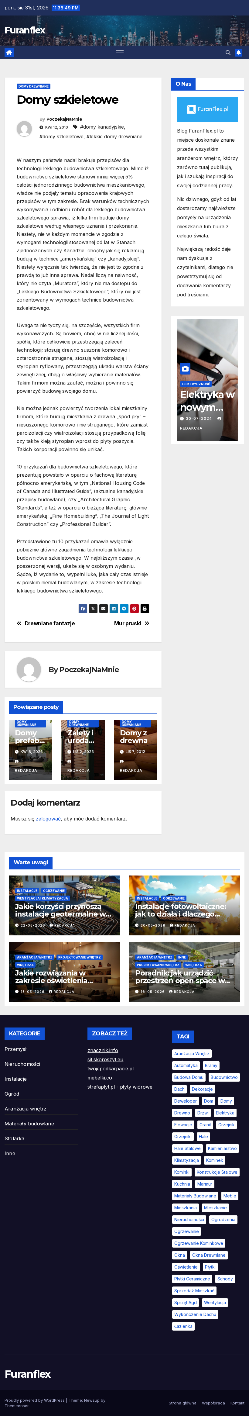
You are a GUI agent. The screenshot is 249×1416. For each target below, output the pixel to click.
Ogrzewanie (54, 891)
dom (208, 1100)
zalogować (48, 819)
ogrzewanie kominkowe (198, 1243)
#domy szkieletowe (61, 136)
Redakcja (64, 925)
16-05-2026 (153, 991)
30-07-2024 (199, 418)
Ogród (12, 1094)
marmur (204, 1183)
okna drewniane (209, 1255)
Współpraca (213, 1402)
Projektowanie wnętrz (79, 957)
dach (179, 1089)
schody (225, 1278)
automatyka (186, 1065)
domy (226, 1100)
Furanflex (25, 30)
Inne (182, 957)
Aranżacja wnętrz (35, 957)
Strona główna (182, 1402)
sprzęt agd (185, 1302)
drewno (182, 1112)
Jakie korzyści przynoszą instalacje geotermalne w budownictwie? (60, 914)
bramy (211, 1065)
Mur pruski (127, 623)
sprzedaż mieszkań (194, 1290)
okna (179, 1255)
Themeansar (17, 1405)
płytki (210, 1266)
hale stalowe (187, 1148)
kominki (181, 1172)
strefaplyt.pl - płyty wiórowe (119, 1087)
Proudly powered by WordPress (35, 1400)
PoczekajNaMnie (64, 119)
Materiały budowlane (29, 1124)
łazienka (183, 1326)
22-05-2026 (33, 925)
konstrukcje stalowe (217, 1172)
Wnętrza (25, 965)
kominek (214, 1160)
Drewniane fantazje (50, 623)
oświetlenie (186, 1266)
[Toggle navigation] (119, 52)
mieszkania (185, 1207)
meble (229, 1195)
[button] (228, 53)
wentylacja (215, 1302)
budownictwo (224, 1077)
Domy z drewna (134, 736)
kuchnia (182, 1183)
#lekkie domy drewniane (114, 136)
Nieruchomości (22, 1064)
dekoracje (202, 1089)
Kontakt (237, 1402)
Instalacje (27, 891)
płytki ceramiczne (192, 1278)
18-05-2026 (33, 991)
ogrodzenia (223, 1219)
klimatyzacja (186, 1160)
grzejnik (226, 1124)
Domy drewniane (34, 86)
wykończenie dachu (195, 1314)
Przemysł (16, 1049)
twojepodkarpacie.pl (110, 1068)
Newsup (92, 1400)
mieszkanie (215, 1207)
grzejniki (183, 1136)
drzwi (203, 1112)
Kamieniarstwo (222, 1148)
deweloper (185, 1100)
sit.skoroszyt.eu (105, 1059)
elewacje (183, 1124)
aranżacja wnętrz (192, 1053)
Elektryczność (196, 384)
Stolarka (15, 1138)
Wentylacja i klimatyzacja (42, 898)
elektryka (225, 1112)
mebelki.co (99, 1078)
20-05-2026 (154, 925)
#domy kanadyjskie (102, 127)
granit (205, 1124)
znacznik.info (102, 1050)
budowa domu (188, 1077)
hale (203, 1136)
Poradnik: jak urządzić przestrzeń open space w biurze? (179, 981)
